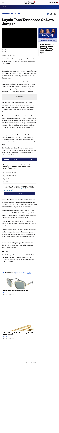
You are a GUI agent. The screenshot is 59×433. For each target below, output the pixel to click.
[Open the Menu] (2, 2)
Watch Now (53, 2)
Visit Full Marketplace (29, 273)
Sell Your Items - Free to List (20, 273)
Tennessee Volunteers (11, 13)
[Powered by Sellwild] (33, 362)
